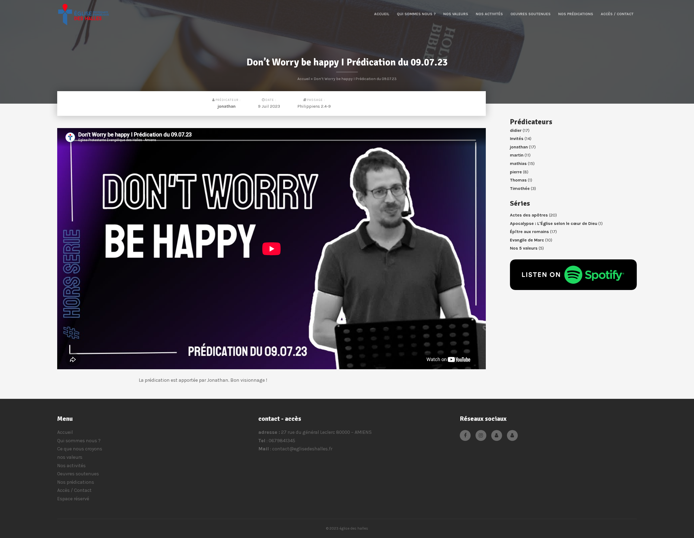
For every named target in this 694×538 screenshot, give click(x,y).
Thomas (518, 180)
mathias (518, 163)
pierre (516, 171)
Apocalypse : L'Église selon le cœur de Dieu (553, 223)
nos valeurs (455, 14)
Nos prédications (575, 14)
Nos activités (489, 14)
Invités (516, 138)
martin (516, 155)
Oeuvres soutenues (530, 14)
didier (516, 130)
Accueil (381, 14)
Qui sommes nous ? (416, 14)
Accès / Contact (617, 14)
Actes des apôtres (529, 215)
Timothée (520, 188)
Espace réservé (73, 499)
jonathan (227, 106)
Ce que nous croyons (79, 449)
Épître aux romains (529, 231)
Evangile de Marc (527, 240)
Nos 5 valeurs (524, 248)
